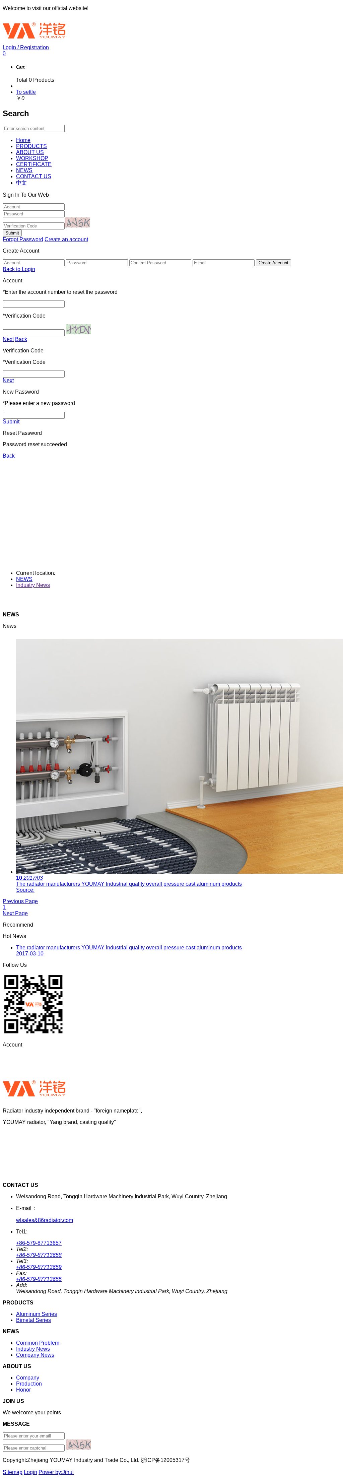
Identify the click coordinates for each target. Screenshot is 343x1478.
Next (8, 339)
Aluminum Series (36, 1314)
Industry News (33, 585)
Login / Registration (26, 47)
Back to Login (19, 269)
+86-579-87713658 (39, 1255)
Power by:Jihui (56, 1472)
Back (21, 339)
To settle (26, 92)
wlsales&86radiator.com (44, 1220)
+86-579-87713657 (39, 1243)
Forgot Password (23, 239)
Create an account (66, 239)
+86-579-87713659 (39, 1267)
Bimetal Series (33, 1320)
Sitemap (12, 1472)
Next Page (15, 913)
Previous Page (20, 901)
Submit (11, 421)
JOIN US (13, 1133)
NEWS (24, 579)
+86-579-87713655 (39, 1279)
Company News (35, 1355)
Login (30, 1472)
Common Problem (37, 1343)
